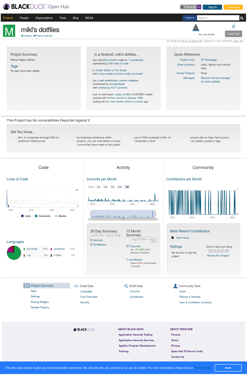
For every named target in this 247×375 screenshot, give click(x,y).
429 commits (109, 60)
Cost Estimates (89, 296)
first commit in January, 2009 (127, 98)
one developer (117, 84)
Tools (62, 18)
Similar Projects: (186, 73)
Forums (175, 334)
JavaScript (59, 248)
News (34, 291)
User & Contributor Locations (195, 302)
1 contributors (135, 60)
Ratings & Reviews (190, 296)
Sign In (212, 7)
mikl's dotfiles (40, 29)
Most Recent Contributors (190, 230)
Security (85, 302)
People (24, 18)
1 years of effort (122, 94)
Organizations (44, 18)
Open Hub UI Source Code (187, 351)
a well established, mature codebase (118, 80)
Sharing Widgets (40, 302)
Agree (228, 367)
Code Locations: (186, 64)
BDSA (89, 18)
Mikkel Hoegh (182, 237)
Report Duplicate (44, 35)
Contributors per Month (184, 178)
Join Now (233, 7)
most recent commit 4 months (126, 101)
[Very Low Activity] (196, 27)
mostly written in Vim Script (111, 70)
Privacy (175, 345)
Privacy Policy (202, 368)
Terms (174, 340)
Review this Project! (218, 255)
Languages (15, 241)
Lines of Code (17, 178)
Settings (28, 35)
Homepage (210, 59)
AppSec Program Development (137, 345)
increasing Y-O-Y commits (112, 87)
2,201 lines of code (118, 63)
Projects (8, 18)
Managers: (189, 78)
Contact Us (177, 357)
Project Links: (187, 59)
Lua (29, 255)
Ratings (176, 246)
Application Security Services (136, 340)
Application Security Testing (135, 334)
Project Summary (42, 285)
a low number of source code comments (120, 73)
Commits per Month (101, 178)
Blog (76, 18)
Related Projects (40, 307)
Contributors (99, 244)
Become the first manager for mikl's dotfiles (215, 79)
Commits (98, 240)
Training (124, 351)
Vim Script (32, 248)
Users (182, 291)
